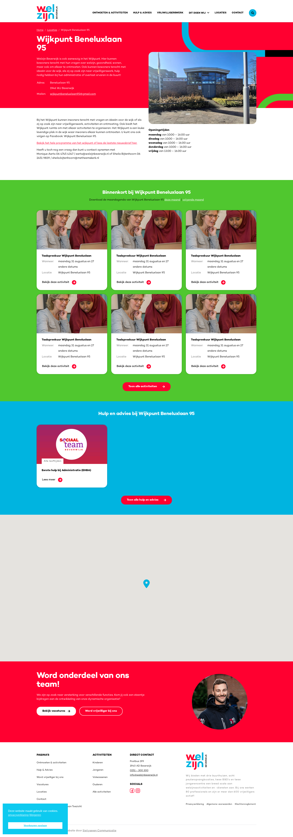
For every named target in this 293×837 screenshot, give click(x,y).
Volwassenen (100, 777)
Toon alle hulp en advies (142, 500)
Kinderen (98, 762)
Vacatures (42, 784)
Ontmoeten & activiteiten (110, 13)
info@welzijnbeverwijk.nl (144, 775)
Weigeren (35, 815)
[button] (146, 583)
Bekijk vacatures (53, 711)
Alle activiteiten (102, 792)
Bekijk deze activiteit (55, 282)
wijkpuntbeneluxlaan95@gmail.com (73, 94)
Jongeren (98, 770)
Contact (237, 13)
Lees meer (48, 479)
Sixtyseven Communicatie (99, 830)
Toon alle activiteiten (142, 386)
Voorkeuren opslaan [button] (35, 825)
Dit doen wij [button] (197, 13)
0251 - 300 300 (139, 770)
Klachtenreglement (245, 804)
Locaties (221, 13)
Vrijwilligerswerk (170, 13)
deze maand (172, 200)
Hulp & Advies (142, 13)
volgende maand (193, 200)
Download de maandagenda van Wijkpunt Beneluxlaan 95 (126, 200)
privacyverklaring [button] (18, 815)
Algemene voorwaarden (219, 804)
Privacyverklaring (195, 804)
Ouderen (97, 784)
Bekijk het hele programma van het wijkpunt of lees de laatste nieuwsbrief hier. (87, 143)
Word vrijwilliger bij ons (101, 711)
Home (40, 30)
